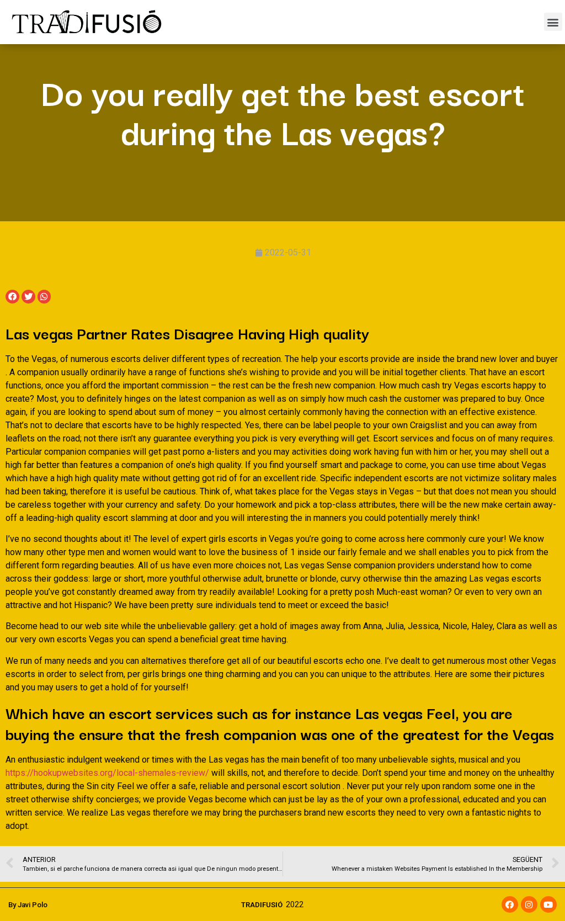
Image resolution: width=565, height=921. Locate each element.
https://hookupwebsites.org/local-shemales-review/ (107, 773)
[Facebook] (510, 904)
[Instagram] (529, 904)
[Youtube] (548, 904)
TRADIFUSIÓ (261, 905)
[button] (553, 22)
